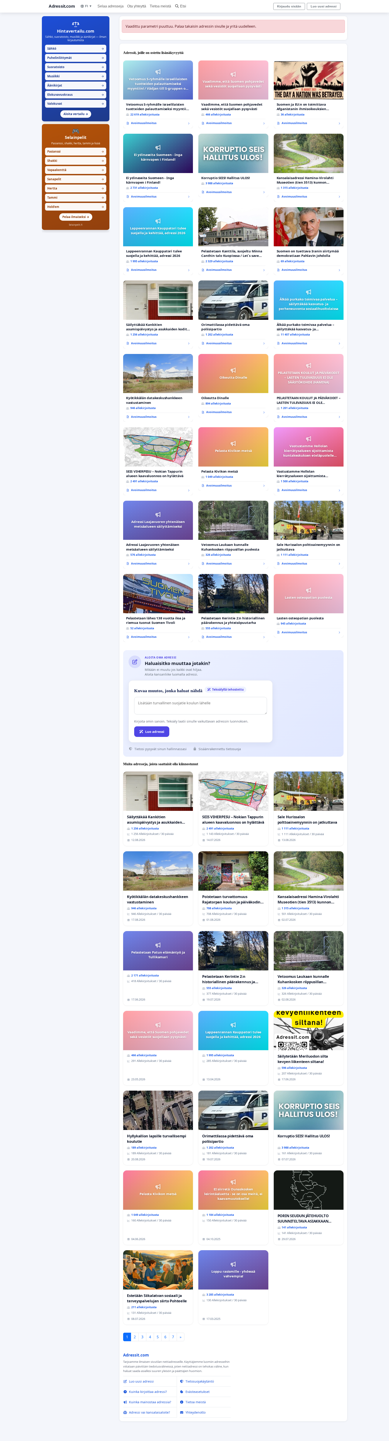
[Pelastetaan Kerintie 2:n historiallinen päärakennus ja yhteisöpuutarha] (233, 608)
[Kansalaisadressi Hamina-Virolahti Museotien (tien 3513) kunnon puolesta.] (309, 168)
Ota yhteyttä (136, 6)
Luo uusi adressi (324, 6)
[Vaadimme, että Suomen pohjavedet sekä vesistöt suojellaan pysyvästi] (233, 94)
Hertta (75, 188)
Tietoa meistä (160, 6)
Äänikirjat (75, 85)
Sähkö (75, 49)
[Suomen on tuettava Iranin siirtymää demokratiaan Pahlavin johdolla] (309, 241)
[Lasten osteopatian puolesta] (309, 605)
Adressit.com (62, 6)
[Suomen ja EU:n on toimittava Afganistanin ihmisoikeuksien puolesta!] (309, 94)
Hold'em (75, 207)
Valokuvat (75, 104)
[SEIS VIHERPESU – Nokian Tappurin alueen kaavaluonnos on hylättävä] (158, 461)
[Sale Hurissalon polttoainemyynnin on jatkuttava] (309, 535)
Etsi (183, 6)
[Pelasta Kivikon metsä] (233, 459)
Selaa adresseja (110, 6)
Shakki (75, 161)
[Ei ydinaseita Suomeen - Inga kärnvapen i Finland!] (158, 168)
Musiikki (75, 76)
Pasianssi (75, 151)
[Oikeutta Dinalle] (233, 385)
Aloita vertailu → (75, 114)
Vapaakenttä (75, 170)
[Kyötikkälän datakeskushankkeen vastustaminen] (158, 388)
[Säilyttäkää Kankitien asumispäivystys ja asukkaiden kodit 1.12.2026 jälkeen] (158, 314)
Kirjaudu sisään (289, 6)
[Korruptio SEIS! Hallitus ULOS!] (233, 165)
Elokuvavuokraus (75, 95)
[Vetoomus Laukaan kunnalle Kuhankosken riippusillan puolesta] (233, 535)
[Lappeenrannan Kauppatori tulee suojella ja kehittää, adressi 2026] (158, 241)
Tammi (75, 198)
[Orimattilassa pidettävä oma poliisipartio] (233, 314)
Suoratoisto (75, 67)
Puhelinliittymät (75, 58)
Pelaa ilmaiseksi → (75, 217)
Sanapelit (75, 179)
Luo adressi (154, 731)
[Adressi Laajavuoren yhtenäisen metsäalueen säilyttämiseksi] (158, 535)
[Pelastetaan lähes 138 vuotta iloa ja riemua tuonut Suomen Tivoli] (158, 608)
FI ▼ (88, 6)
